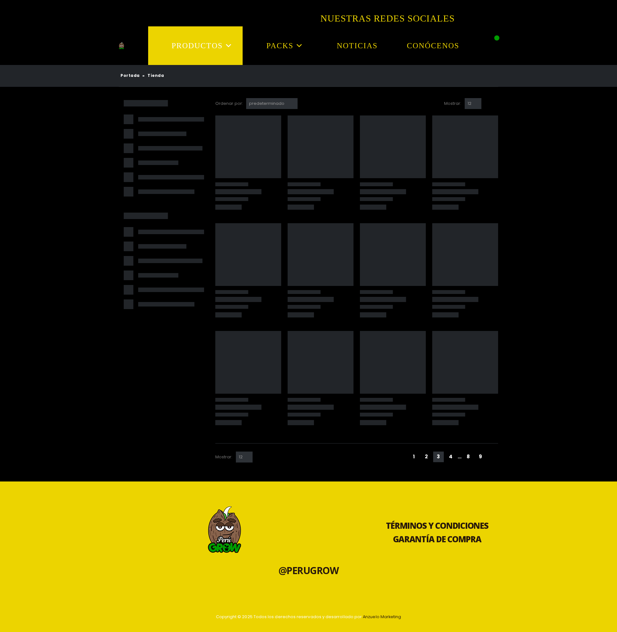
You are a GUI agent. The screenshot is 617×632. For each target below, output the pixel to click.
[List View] (495, 103)
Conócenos (433, 45)
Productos (197, 45)
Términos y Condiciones (437, 525)
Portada (130, 75)
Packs (279, 45)
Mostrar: (452, 103)
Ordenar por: (229, 103)
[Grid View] (488, 103)
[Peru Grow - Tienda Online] (121, 45)
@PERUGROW (309, 570)
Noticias (357, 45)
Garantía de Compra (437, 539)
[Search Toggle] (491, 49)
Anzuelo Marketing (382, 616)
